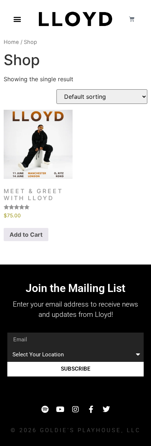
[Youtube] (60, 409)
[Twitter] (106, 409)
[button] (17, 19)
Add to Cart (26, 234)
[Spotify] (44, 409)
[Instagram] (75, 409)
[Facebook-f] (91, 409)
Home (11, 42)
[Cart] (131, 19)
